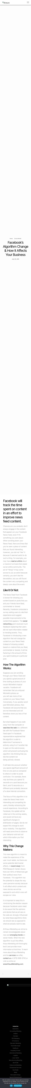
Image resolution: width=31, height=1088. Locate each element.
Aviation (16, 1033)
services (12, 955)
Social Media (17, 238)
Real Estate (15, 1070)
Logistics (15, 1055)
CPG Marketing (15, 1038)
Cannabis (15, 1036)
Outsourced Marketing (15, 1065)
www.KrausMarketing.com (13, 964)
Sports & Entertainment (15, 1077)
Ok (11, 1085)
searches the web (10, 728)
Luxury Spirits (15, 1057)
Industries (15, 1026)
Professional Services (15, 1067)
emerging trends (16, 935)
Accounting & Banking (15, 1031)
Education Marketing (15, 1043)
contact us (7, 958)
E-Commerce (15, 1041)
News (11, 238)
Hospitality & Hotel (15, 1050)
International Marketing (15, 1053)
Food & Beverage (15, 1045)
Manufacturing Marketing (15, 1060)
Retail (15, 1072)
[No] (29, 1083)
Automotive (15, 1028)
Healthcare (15, 1048)
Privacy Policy (17, 1085)
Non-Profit (15, 1062)
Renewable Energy (15, 1074)
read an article (16, 561)
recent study (15, 866)
